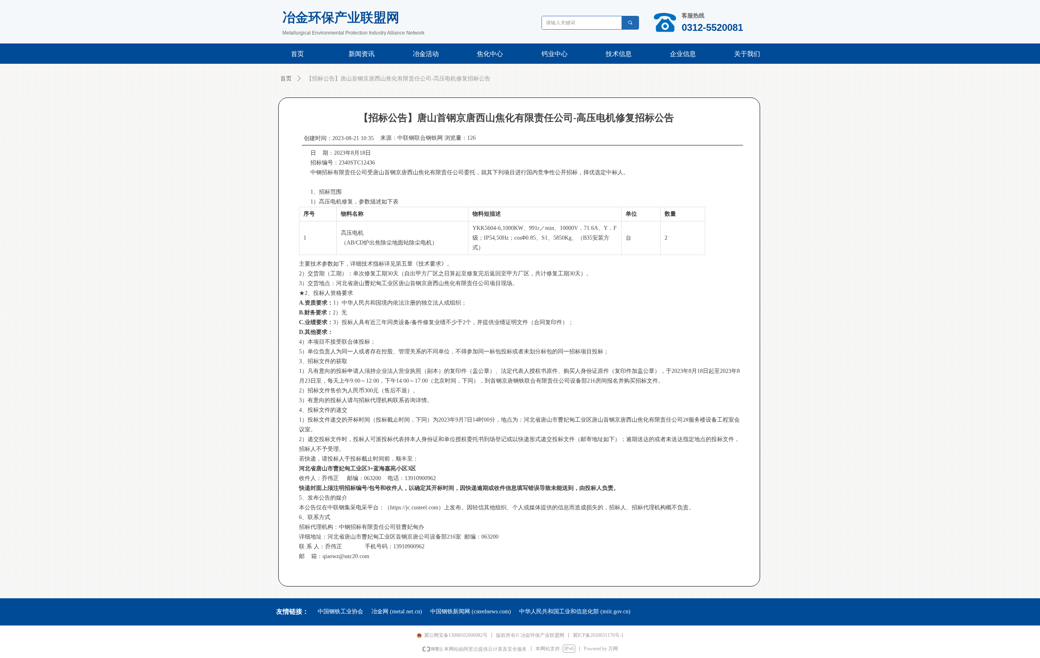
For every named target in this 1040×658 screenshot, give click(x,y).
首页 (286, 79)
